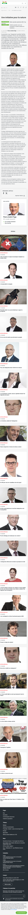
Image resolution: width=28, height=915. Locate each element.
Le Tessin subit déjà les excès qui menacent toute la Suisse (12, 695)
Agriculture (5, 832)
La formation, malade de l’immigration (8, 421)
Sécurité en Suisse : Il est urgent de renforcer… (13, 841)
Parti (9, 10)
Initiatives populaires (8, 818)
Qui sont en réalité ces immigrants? (8, 668)
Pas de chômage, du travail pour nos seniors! (10, 535)
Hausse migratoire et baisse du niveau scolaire (10, 446)
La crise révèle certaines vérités (7, 721)
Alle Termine (6, 870)
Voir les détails (14, 909)
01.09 (4, 864)
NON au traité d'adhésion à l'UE (10, 834)
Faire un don (8, 884)
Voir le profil (8, 223)
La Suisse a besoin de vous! (6, 773)
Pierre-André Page (12, 30)
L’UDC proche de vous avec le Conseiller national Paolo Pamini (12, 862)
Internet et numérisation (8, 827)
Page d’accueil (4, 10)
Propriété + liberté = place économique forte (13, 829)
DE (1, 7)
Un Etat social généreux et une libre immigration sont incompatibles (12, 509)
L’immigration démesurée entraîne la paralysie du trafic (12, 561)
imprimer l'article (19, 195)
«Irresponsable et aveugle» (6, 284)
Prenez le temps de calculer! (6, 642)
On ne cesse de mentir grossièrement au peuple (11, 337)
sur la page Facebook (10, 221)
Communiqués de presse (8, 816)
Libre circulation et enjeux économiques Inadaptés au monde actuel (12, 257)
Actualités (5, 815)
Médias (4, 825)
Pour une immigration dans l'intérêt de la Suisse (11, 367)
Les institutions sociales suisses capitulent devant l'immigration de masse (12, 394)
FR (4, 7)
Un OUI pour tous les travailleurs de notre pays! (10, 482)
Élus (4, 813)
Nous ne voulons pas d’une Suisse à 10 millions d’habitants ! (12, 800)
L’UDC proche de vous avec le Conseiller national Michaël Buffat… (12, 857)
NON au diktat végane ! (8, 846)
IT (6, 7)
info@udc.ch (18, 879)
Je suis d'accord (21, 912)
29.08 (4, 855)
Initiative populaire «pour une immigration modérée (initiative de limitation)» (17, 26)
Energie (4, 830)
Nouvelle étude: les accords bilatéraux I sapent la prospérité (11, 310)
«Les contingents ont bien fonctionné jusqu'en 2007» (12, 616)
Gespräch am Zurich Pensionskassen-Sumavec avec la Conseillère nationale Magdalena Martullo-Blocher (13, 867)
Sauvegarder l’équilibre (5, 747)
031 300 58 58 (7, 879)
